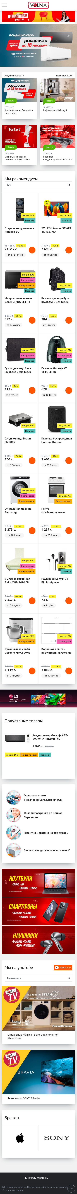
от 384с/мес (13, 605)
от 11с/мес (49, 605)
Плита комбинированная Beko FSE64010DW (53, 512)
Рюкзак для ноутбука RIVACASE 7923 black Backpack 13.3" (55, 301)
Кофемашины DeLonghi (55, 110)
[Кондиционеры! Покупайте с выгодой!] (19, 90)
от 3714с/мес (15, 254)
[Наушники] (38, 940)
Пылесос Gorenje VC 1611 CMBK (54, 370)
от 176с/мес (13, 675)
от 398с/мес (50, 465)
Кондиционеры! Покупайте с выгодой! (19, 112)
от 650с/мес (51, 535)
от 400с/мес (50, 254)
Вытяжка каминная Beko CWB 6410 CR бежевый (17, 582)
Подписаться (65, 967)
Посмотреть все (64, 75)
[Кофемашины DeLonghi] (57, 90)
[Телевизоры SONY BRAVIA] (38, 1072)
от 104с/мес (49, 395)
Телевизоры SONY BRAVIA (24, 1098)
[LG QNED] (38, 698)
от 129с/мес (13, 325)
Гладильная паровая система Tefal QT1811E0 (17, 158)
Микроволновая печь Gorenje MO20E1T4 (19, 300)
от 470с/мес (51, 675)
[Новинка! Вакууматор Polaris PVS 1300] (57, 136)
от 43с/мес (49, 325)
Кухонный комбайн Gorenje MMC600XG (17, 650)
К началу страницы (37, 1178)
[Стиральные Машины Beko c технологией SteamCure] (38, 1008)
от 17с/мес (12, 395)
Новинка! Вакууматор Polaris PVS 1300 (57, 158)
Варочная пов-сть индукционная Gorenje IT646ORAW (56, 652)
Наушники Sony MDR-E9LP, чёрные (55, 580)
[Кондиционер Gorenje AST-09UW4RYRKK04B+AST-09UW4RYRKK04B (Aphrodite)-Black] (17, 741)
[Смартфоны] (38, 911)
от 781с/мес (14, 535)
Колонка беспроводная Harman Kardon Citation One (56, 442)
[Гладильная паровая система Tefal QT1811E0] (19, 136)
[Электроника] (38, 883)
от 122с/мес (13, 465)
